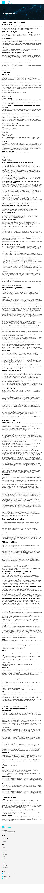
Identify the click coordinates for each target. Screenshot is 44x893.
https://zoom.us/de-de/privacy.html (21, 771)
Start (4, 847)
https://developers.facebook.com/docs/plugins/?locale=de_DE (14, 430)
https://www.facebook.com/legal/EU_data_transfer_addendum (22, 471)
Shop (4, 860)
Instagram (4, 843)
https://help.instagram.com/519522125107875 (10, 513)
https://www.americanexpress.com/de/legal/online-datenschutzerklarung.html (16, 679)
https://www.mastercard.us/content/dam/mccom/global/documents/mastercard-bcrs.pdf (19, 689)
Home (3, 10)
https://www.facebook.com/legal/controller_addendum (18, 460)
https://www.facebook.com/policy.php (27, 472)
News (4, 858)
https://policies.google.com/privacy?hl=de (10, 569)
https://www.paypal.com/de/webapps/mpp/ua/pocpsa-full (21, 645)
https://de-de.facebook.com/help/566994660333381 (31, 513)
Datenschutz (5, 867)
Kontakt (4, 856)
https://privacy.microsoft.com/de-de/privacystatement (15, 787)
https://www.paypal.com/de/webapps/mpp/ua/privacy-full (12, 648)
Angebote (5, 852)
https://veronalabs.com (6, 525)
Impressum (5, 865)
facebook (4, 841)
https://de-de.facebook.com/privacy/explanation (19, 441)
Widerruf (4, 863)
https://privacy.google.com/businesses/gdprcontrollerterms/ (22, 565)
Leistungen (5, 850)
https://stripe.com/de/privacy (15, 661)
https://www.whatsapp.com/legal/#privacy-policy (11, 402)
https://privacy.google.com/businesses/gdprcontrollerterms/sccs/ (14, 566)
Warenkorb (5, 861)
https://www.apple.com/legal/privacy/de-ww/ (29, 653)
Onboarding (5, 854)
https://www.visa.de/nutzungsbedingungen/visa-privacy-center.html (15, 706)
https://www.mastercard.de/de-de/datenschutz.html (12, 688)
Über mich (4, 849)
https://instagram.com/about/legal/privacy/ (10, 516)
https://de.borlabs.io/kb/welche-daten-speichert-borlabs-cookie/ (16, 345)
